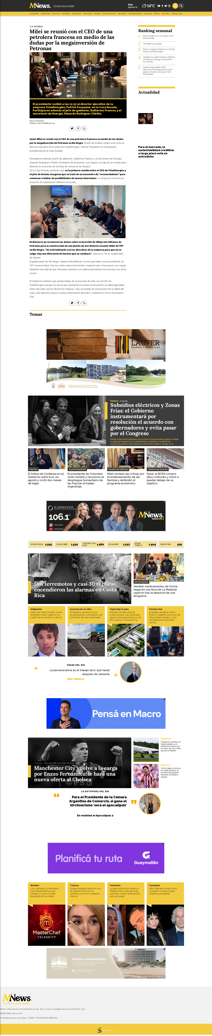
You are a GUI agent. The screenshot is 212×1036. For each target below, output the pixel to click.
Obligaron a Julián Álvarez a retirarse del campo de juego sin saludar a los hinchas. (159, 59)
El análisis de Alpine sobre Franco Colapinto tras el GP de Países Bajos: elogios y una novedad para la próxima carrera (164, 617)
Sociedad (66, 14)
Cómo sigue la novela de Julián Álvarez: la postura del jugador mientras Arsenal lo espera (171, 772)
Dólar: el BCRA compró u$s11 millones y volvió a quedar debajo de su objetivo (163, 478)
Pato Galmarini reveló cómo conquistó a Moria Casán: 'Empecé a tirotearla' (163, 891)
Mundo (97, 14)
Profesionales (135, 14)
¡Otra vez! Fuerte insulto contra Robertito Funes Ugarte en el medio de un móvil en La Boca (46, 615)
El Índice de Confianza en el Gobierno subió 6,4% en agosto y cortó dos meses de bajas (46, 478)
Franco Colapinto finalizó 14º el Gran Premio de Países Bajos (159, 50)
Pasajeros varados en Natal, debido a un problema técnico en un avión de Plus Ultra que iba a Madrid (171, 746)
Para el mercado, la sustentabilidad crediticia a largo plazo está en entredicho (156, 151)
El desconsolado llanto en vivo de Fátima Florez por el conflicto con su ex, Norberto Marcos (85, 892)
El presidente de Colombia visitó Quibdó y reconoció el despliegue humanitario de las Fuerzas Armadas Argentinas (85, 480)
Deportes (76, 14)
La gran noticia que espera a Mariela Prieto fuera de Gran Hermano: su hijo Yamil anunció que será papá (125, 892)
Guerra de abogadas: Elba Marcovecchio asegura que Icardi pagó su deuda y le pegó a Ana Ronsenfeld (157, 70)
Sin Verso (122, 14)
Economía (34, 14)
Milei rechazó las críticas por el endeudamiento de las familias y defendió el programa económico (125, 478)
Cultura (165, 14)
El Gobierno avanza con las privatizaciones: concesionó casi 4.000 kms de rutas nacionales (86, 615)
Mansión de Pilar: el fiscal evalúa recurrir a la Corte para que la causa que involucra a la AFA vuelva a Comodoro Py (125, 616)
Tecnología (176, 14)
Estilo (157, 14)
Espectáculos (109, 14)
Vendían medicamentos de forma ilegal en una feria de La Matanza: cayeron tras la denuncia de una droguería (155, 591)
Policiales (87, 14)
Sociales (148, 14)
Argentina (45, 14)
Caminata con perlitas (152, 44)
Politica (56, 14)
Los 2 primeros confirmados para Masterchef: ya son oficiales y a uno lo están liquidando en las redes (45, 892)
